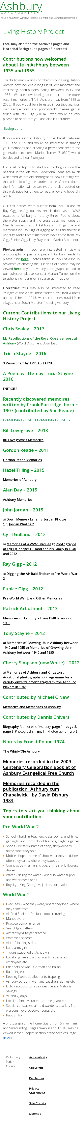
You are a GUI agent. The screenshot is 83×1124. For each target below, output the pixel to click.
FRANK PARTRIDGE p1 (19, 420)
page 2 (71, 726)
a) (4, 643)
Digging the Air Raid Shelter (28, 573)
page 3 (8, 731)
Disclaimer (36, 1078)
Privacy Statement (37, 1091)
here (25, 259)
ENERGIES (10, 389)
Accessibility (38, 1057)
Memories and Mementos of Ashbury (32, 707)
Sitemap (35, 1114)
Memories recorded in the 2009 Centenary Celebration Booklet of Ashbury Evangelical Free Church (39, 767)
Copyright (36, 1068)
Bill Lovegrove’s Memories (23, 440)
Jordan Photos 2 (21, 524)
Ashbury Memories (17, 499)
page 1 (57, 726)
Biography (11, 726)
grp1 (40, 731)
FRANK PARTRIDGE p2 (53, 420)
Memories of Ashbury (20, 479)
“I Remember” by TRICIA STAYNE (28, 363)
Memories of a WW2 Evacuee (29, 544)
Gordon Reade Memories (22, 460)
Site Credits (37, 1103)
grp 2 (73, 731)
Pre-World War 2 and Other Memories (32, 598)
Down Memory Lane (22, 519)
